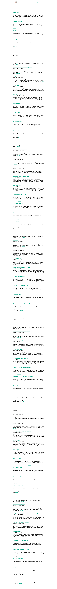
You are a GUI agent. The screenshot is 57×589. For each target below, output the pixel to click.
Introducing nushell (17, 258)
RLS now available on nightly (18, 340)
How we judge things (17, 185)
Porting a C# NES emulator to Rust (20, 485)
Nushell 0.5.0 (15, 230)
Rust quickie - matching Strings (19, 422)
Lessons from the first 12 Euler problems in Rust (22, 522)
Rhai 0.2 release (16, 394)
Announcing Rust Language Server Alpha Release (22, 367)
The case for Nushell (17, 112)
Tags (27, 2)
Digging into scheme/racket (18, 576)
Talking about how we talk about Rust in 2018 (22, 312)
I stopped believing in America (19, 39)
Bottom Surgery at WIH (17, 21)
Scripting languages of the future (19, 194)
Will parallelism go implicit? (18, 558)
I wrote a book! (16, 12)
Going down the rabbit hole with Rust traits (21, 412)
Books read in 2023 (17, 94)
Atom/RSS (37, 2)
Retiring (14, 212)
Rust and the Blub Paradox (18, 440)
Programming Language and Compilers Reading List (23, 376)
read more (21, 37)
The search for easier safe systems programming (22, 67)
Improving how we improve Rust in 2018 (21, 321)
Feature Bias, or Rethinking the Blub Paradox (22, 431)
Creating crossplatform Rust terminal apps (21, 267)
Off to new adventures (17, 531)
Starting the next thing (17, 294)
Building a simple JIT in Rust (18, 476)
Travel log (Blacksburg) (17, 467)
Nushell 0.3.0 (15, 249)
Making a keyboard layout (18, 139)
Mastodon (33, 2)
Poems (41, 2)
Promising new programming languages (21, 549)
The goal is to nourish (17, 167)
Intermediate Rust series (18, 221)
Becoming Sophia (16, 103)
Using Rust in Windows (17, 349)
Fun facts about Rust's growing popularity (21, 331)
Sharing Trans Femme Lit (18, 48)
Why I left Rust (16, 130)
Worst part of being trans (18, 76)
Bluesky (29, 2)
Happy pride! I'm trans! (17, 121)
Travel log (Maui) (16, 449)
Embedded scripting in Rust (18, 403)
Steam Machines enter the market (19, 494)
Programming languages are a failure (20, 540)
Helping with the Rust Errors (18, 385)
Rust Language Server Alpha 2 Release (20, 358)
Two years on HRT (16, 30)
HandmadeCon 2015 (17, 458)
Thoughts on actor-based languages (20, 567)
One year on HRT (16, 85)
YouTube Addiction (16, 158)
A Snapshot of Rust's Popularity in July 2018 (21, 285)
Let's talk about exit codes (18, 203)
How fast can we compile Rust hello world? (21, 303)
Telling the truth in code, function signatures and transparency (25, 513)
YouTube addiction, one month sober (20, 148)
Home (25, 2)
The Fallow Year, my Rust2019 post (20, 276)
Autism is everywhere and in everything (21, 176)
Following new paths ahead (18, 57)
